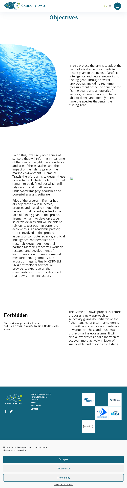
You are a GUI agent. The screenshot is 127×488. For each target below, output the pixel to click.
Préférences (63, 477)
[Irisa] (115, 399)
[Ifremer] (88, 399)
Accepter (63, 459)
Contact (34, 409)
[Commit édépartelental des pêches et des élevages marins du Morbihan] (101, 413)
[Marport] (88, 426)
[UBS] (115, 413)
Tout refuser (63, 468)
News (33, 402)
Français (110, 6)
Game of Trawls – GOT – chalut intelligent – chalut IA (41, 396)
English (105, 6)
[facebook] (5, 412)
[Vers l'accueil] (14, 399)
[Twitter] (11, 412)
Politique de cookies (63, 484)
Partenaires (36, 405)
